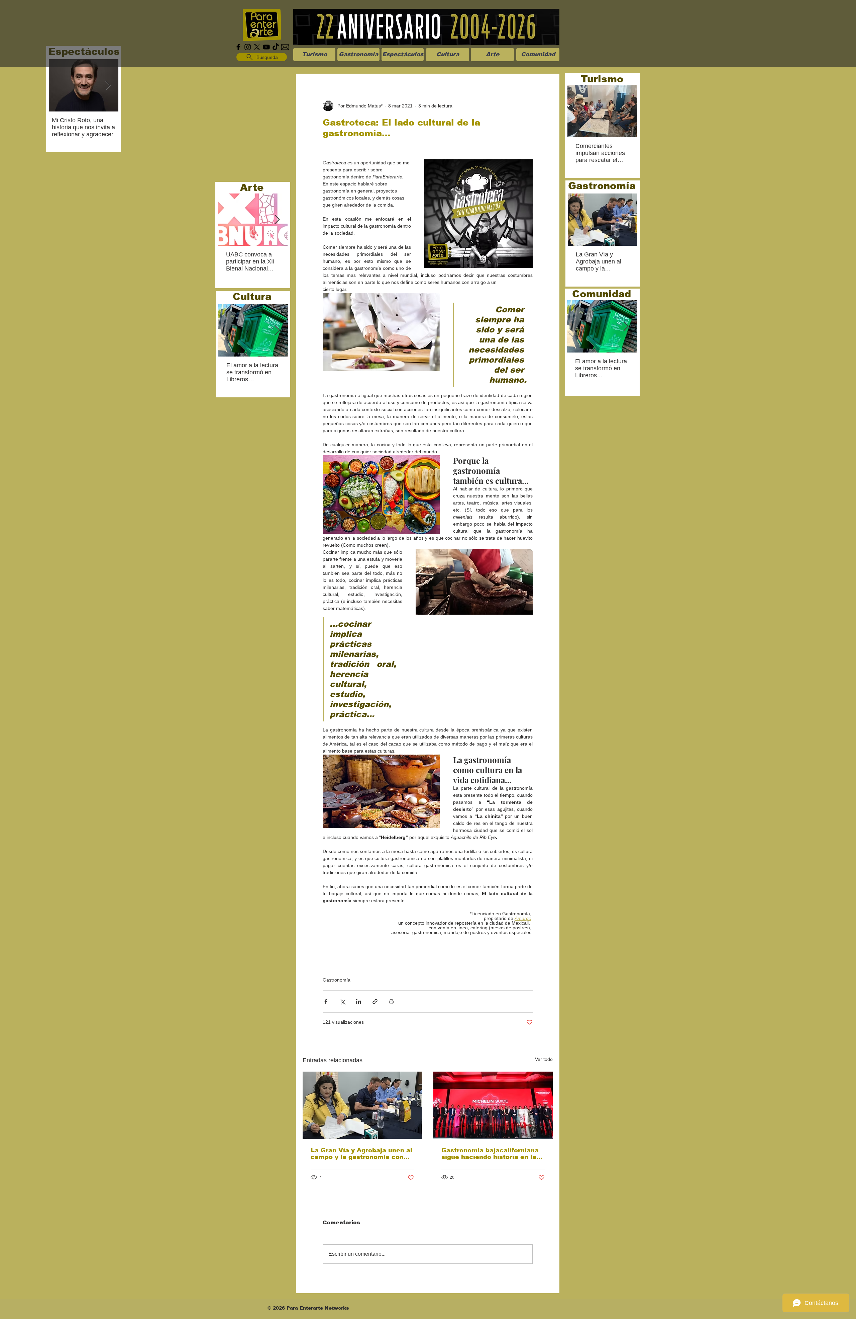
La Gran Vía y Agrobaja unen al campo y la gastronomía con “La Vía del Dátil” (361, 1153)
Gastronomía (336, 980)
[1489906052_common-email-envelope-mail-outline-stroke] (285, 47)
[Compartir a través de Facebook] (326, 1001)
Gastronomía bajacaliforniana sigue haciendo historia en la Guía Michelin (490, 1153)
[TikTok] (276, 47)
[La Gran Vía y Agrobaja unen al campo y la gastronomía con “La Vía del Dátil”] (362, 1105)
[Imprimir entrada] (391, 1001)
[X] (257, 47)
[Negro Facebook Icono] (238, 47)
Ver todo (544, 1059)
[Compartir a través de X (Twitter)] (342, 1001)
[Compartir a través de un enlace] (375, 1001)
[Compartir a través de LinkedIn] (358, 1001)
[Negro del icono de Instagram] (247, 47)
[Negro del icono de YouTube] (266, 47)
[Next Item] (108, 85)
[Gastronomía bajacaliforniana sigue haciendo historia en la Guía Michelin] (493, 1105)
